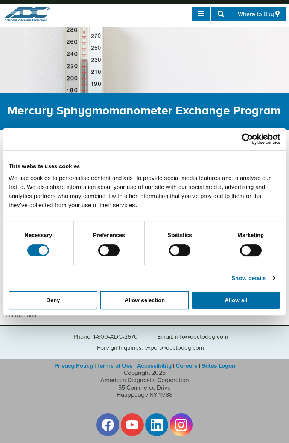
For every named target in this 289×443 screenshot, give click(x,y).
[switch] (109, 250)
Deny (53, 300)
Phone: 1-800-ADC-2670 (105, 337)
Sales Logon (218, 366)
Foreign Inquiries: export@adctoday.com (150, 348)
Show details (248, 278)
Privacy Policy (73, 366)
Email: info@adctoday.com (192, 337)
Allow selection (145, 300)
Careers (187, 366)
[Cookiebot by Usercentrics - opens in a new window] (247, 139)
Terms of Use (115, 366)
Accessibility (154, 366)
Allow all (236, 300)
